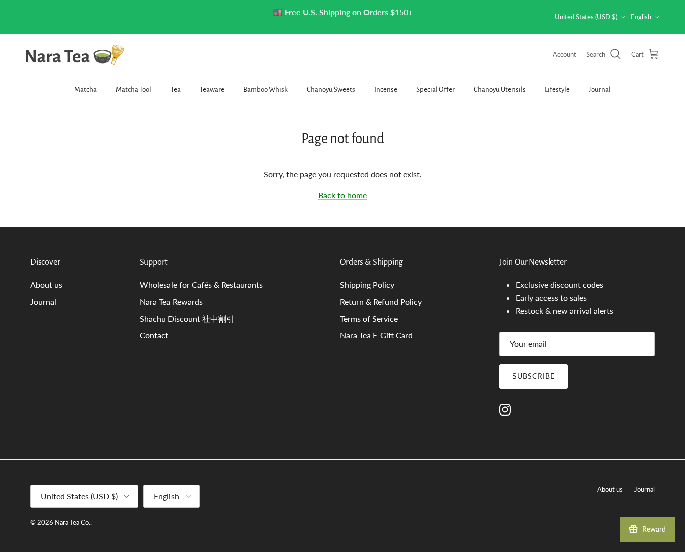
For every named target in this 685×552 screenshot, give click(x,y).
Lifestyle (557, 89)
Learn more (381, 26)
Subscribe (533, 376)
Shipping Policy (367, 284)
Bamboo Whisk (265, 89)
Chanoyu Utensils (500, 89)
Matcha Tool (133, 89)
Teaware (212, 89)
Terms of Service (369, 318)
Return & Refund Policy (381, 301)
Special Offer (435, 89)
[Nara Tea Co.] (75, 54)
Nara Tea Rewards (171, 301)
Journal (600, 89)
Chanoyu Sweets (331, 89)
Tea (175, 89)
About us (46, 284)
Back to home (342, 195)
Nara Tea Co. (72, 522)
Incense (385, 89)
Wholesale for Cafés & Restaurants (201, 284)
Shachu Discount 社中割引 (187, 318)
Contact (154, 335)
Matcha (85, 89)
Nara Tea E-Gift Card (376, 335)
